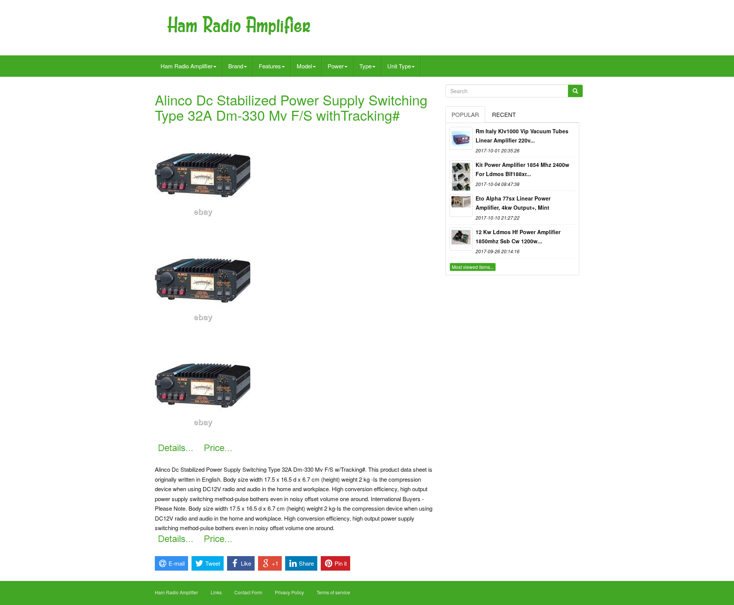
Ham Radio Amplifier (187, 66)
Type (365, 66)
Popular (465, 114)
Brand (235, 66)
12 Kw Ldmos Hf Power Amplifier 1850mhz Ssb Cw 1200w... (518, 236)
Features (270, 66)
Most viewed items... (473, 267)
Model (304, 66)
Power (336, 66)
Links (216, 592)
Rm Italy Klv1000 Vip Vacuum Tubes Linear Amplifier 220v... (522, 135)
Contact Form (248, 592)
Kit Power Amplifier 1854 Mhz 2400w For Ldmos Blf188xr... (522, 169)
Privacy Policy (289, 592)
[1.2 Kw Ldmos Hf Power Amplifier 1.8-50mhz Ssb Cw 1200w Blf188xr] (461, 239)
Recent (504, 114)
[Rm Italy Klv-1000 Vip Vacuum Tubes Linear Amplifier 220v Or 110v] (461, 138)
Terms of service (333, 592)
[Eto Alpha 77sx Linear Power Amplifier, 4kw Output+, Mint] (461, 205)
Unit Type (399, 66)
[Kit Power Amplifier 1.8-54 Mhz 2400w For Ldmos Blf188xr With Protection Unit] (461, 171)
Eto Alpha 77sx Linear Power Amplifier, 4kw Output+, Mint (513, 202)
